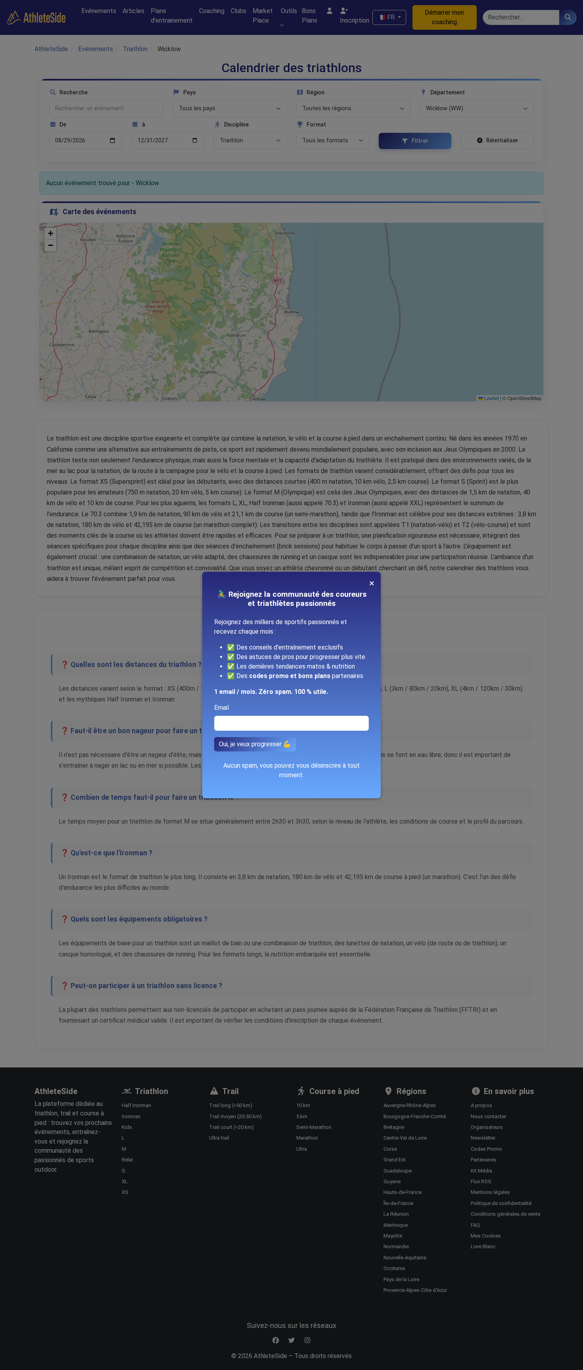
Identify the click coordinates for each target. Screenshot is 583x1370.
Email (221, 707)
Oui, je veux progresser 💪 (255, 744)
